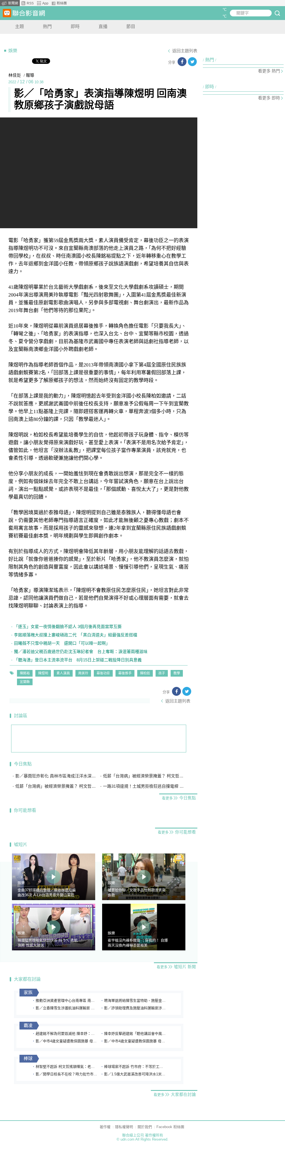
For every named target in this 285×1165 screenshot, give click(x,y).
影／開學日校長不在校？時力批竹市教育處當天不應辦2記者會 (66, 1074)
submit (277, 13)
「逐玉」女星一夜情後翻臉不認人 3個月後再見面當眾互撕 (68, 626)
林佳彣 (14, 75)
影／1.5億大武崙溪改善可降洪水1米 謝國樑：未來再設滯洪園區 (135, 1074)
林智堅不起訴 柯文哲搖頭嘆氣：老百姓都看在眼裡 (66, 1066)
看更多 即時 (269, 98)
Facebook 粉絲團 (170, 1127)
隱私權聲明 (124, 1127)
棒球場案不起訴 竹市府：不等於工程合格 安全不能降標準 (135, 1066)
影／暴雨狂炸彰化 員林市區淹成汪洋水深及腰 (57, 776)
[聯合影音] (29, 13)
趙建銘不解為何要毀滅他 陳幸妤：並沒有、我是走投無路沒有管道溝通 (66, 1033)
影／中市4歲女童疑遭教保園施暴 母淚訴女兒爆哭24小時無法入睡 (66, 1041)
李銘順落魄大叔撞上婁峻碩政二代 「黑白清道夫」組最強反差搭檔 (75, 634)
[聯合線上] (7, 13)
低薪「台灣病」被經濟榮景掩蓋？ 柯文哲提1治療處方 (144, 776)
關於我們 (144, 1127)
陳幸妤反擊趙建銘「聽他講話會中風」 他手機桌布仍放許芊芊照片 (135, 1033)
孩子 (161, 673)
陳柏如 (145, 673)
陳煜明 (43, 673)
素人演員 (63, 673)
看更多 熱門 (269, 71)
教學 (176, 673)
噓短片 (20, 844)
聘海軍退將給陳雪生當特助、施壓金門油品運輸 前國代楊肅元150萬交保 (135, 1000)
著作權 (105, 1127)
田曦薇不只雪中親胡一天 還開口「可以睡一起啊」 (62, 643)
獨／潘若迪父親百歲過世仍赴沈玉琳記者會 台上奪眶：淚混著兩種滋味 (81, 651)
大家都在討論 (27, 979)
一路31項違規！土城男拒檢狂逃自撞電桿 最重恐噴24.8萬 (144, 786)
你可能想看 (25, 810)
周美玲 (83, 673)
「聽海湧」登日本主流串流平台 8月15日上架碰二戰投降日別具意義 (78, 659)
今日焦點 (23, 764)
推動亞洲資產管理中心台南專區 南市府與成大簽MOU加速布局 (66, 1000)
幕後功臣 (103, 673)
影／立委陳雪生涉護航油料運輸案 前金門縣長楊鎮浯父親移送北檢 (66, 1008)
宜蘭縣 (25, 682)
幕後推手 (125, 673)
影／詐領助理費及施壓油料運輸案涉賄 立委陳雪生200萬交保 (135, 1008)
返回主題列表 (184, 51)
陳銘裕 (25, 673)
